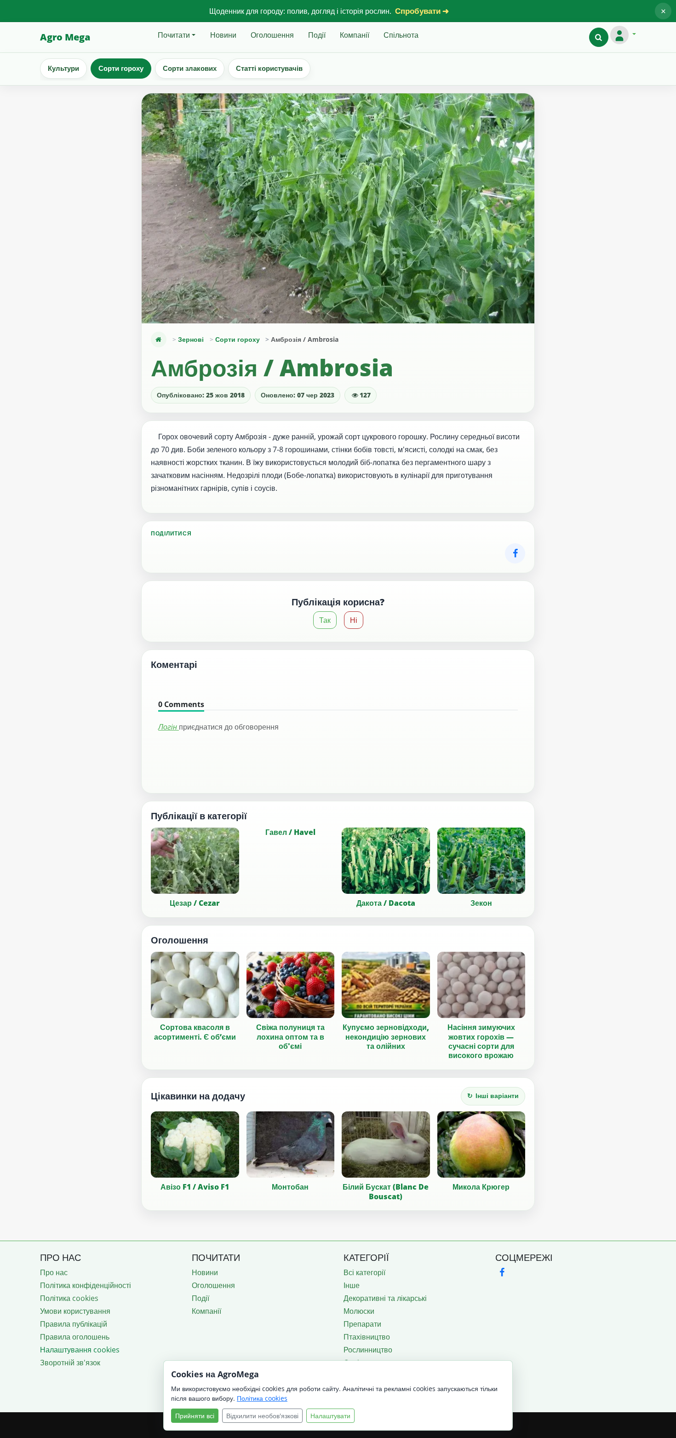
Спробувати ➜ (422, 11)
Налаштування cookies (80, 1350)
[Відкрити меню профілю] (623, 35)
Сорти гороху (120, 68)
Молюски (359, 1311)
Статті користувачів (269, 68)
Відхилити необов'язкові (262, 1415)
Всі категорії (364, 1272)
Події (317, 35)
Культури (63, 68)
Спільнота (401, 35)
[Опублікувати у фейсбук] (515, 553)
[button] (598, 37)
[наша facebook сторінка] (501, 1272)
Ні (353, 620)
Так (325, 620)
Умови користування (75, 1311)
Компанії (354, 35)
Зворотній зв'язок (70, 1362)
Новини (223, 35)
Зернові (191, 339)
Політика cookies (69, 1298)
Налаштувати (330, 1415)
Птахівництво (367, 1337)
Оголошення (272, 35)
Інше (352, 1285)
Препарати (362, 1324)
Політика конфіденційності (85, 1285)
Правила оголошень (74, 1337)
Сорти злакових (190, 68)
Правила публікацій (73, 1324)
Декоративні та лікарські (385, 1298)
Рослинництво (368, 1350)
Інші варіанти (493, 1095)
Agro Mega (65, 37)
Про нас (54, 1272)
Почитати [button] (174, 35)
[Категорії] (158, 339)
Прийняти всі (194, 1415)
